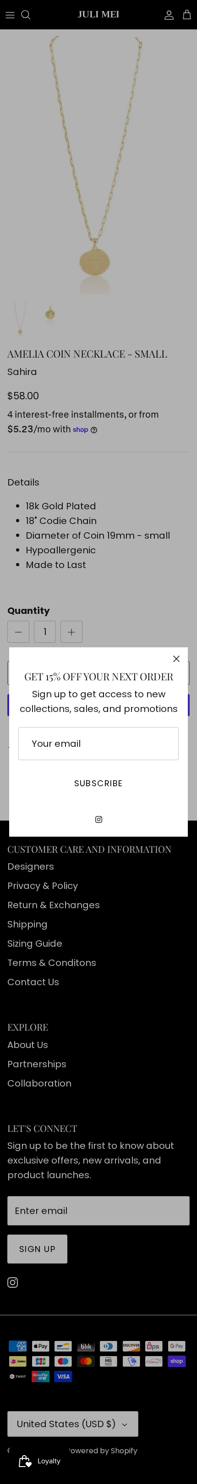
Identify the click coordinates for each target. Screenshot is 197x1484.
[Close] (176, 659)
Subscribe (98, 783)
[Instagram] (98, 819)
